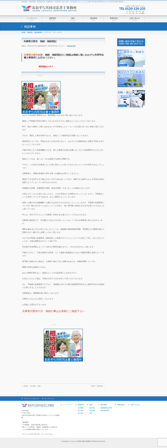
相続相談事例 (71, 46)
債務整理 (81, 405)
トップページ (67, 405)
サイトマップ (49, 398)
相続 (91, 405)
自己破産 (81, 413)
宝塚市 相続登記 (98, 386)
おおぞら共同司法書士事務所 (80, 441)
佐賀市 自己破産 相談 (31, 386)
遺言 (90, 413)
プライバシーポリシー (32, 398)
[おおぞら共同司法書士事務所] (50, 10)
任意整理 (81, 408)
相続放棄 (92, 410)
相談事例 (103, 405)
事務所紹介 (121, 405)
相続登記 (92, 408)
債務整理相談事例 (106, 408)
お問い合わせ (135, 405)
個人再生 (81, 410)
